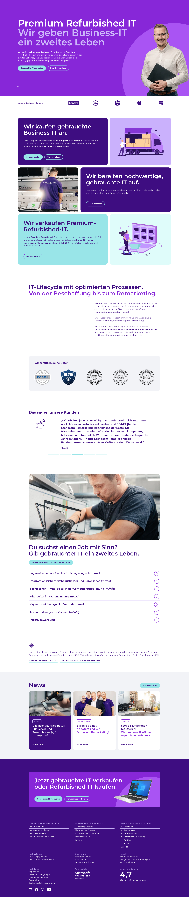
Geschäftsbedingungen (39, 875)
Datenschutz (35, 880)
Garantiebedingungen (39, 877)
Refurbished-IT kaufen (77, 799)
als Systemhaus (37, 827)
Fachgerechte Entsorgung (87, 833)
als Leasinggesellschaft (40, 830)
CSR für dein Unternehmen (41, 860)
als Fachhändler (128, 827)
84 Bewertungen (138, 880)
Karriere (77, 862)
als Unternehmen (38, 833)
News (76, 860)
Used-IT (124, 847)
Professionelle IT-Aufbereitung (89, 823)
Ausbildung (89, 862)
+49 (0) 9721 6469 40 (129, 857)
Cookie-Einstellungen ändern (42, 883)
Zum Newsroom (150, 685)
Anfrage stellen (33, 157)
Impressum (34, 872)
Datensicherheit (82, 837)
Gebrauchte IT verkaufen (32, 68)
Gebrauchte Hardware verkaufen (45, 823)
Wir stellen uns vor (83, 857)
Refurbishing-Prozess (85, 830)
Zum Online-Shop (58, 68)
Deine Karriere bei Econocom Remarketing (51, 562)
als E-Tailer (126, 844)
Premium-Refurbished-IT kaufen (136, 823)
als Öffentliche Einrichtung (42, 837)
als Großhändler (128, 840)
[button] (53, 454)
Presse (84, 860)
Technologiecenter (84, 827)
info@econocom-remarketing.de (135, 860)
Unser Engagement (38, 857)
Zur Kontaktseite (127, 862)
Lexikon (78, 840)
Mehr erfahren (53, 157)
